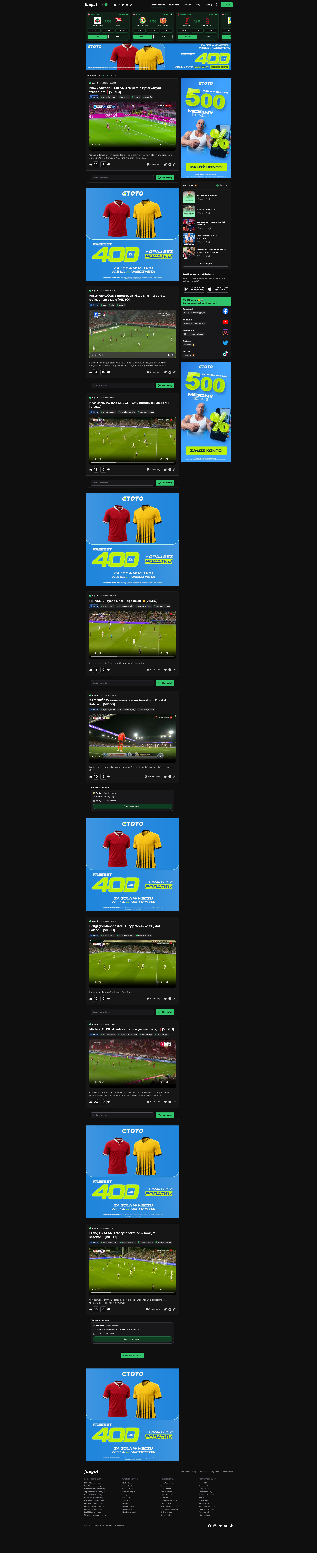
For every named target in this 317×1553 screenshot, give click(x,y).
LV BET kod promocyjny (93, 1497)
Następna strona (130, 1355)
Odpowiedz (111, 801)
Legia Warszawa (167, 1483)
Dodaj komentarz (131, 806)
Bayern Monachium (206, 1503)
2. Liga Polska (127, 1489)
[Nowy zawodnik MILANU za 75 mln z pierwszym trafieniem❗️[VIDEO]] (132, 121)
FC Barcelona (204, 1500)
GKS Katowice (166, 1512)
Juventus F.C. (204, 1512)
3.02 (94, 30)
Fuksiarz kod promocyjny (94, 1495)
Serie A (125, 1500)
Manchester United (206, 1495)
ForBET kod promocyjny (93, 1512)
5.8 (210, 30)
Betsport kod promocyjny (94, 1489)
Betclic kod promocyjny (93, 1509)
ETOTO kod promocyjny (93, 1483)
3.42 (108, 30)
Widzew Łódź (165, 1506)
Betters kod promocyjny (94, 1506)
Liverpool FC (204, 1489)
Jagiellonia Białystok (168, 1500)
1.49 (184, 30)
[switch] (104, 5)
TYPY (118, 37)
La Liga (125, 1495)
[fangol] (91, 1471)
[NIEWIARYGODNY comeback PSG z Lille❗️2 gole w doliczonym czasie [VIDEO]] (132, 329)
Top (112, 75)
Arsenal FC (203, 1483)
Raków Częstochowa (169, 1509)
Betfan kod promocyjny (93, 1503)
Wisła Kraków (166, 1486)
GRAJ (97, 36)
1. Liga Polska (127, 1486)
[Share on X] (165, 164)
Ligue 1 (125, 1503)
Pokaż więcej (205, 263)
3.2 (139, 30)
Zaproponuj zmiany (188, 1472)
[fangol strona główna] (91, 5)
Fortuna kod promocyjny (94, 1500)
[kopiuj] (174, 164)
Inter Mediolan (204, 1515)
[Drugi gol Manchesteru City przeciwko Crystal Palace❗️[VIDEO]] (132, 958)
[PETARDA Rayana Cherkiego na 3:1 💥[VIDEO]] (132, 630)
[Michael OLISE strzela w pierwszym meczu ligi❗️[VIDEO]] (132, 1061)
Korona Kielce (166, 1515)
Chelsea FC (203, 1486)
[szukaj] (216, 5)
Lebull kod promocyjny (93, 1486)
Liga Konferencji (129, 1512)
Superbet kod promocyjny (94, 1492)
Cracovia (164, 1497)
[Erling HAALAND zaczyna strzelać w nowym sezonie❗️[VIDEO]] (132, 1266)
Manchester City (205, 1492)
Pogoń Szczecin (166, 1503)
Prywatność (228, 1472)
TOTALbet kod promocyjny (95, 1515)
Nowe (105, 75)
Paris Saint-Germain (207, 1509)
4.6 (197, 30)
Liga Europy (127, 1509)
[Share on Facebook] (169, 164)
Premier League (128, 1492)
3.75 (153, 30)
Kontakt (203, 1472)
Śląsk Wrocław (166, 1495)
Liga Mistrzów (128, 1506)
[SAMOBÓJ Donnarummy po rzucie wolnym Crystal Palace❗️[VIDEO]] (132, 734)
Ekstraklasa (127, 1483)
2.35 (122, 30)
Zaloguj (226, 5)
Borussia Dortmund (207, 1506)
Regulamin (215, 1472)
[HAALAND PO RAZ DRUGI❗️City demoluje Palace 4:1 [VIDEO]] (132, 431)
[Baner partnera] (158, 56)
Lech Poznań (165, 1489)
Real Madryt (203, 1497)
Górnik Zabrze (166, 1492)
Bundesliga (126, 1497)
